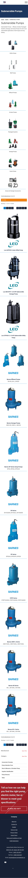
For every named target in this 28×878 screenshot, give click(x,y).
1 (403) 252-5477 (17, 852)
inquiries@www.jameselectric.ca (17, 857)
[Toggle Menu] (26, 2)
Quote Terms (14, 835)
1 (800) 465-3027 (17, 855)
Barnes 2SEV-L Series (13, 642)
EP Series (13, 554)
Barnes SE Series (13, 685)
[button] (14, 200)
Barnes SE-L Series (13, 729)
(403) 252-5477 (15, 809)
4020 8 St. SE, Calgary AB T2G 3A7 (15, 850)
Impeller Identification (7, 771)
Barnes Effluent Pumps (13, 379)
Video (3, 777)
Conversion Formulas (7, 762)
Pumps (6, 19)
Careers (14, 827)
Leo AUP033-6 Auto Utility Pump (13, 250)
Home (2, 19)
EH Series (13, 510)
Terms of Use (14, 830)
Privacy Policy (14, 832)
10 (22, 208)
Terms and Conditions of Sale (14, 838)
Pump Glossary (6, 774)
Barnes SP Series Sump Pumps (13, 467)
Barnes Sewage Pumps (13, 423)
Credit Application (14, 841)
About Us (14, 821)
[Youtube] (5, 862)
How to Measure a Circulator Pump (11, 768)
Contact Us (14, 824)
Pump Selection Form (7, 765)
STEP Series (13, 598)
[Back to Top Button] (13, 868)
